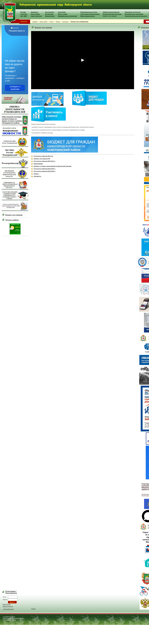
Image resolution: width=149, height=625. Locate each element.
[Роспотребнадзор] (15, 167)
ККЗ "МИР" (23, 16)
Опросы (36, 174)
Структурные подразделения (89, 14)
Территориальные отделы (88, 12)
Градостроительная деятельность (136, 16)
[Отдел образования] (15, 199)
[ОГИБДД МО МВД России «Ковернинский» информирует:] (15, 146)
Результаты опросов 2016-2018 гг (44, 171)
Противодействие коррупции (112, 14)
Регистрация (7, 604)
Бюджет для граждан (110, 16)
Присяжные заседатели (132, 12)
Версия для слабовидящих (79, 21)
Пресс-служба (62, 14)
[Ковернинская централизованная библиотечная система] (15, 189)
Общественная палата (87, 16)
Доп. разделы (49, 12)
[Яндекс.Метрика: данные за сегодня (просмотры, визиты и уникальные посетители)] (8, 609)
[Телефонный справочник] (15, 103)
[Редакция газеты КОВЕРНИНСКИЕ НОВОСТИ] (15, 135)
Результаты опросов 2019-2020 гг (44, 169)
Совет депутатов (36, 16)
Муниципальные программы (134, 14)
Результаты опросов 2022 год (43, 156)
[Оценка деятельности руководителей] (15, 114)
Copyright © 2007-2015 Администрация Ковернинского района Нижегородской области (13, 618)
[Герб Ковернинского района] (9, 24)
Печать (58, 21)
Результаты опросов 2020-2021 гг (44, 161)
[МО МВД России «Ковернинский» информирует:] (15, 157)
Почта (51, 21)
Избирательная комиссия (111, 12)
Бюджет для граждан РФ (42, 158)
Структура (23, 14)
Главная (34, 21)
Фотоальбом (49, 14)
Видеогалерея (50, 16)
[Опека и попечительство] (15, 210)
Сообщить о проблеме (14, 87)
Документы (34, 12)
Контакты (65, 21)
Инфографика (38, 163)
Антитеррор (62, 12)
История (23, 12)
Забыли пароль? (8, 606)
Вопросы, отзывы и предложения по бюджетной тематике (52, 166)
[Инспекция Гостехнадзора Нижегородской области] (15, 178)
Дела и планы (35, 14)
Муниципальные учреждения (67, 16)
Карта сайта (43, 21)
